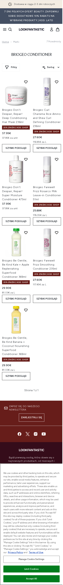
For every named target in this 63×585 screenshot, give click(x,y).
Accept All (31, 578)
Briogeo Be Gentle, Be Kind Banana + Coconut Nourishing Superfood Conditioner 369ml (15, 346)
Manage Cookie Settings (31, 559)
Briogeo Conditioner (31, 55)
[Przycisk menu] (3, 29)
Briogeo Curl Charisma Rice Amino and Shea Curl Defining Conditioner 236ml (47, 118)
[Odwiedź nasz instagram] (36, 434)
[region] (31, 524)
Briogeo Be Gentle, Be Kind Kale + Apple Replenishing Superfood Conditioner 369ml (15, 268)
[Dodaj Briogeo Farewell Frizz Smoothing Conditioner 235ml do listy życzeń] (57, 232)
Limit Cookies (31, 569)
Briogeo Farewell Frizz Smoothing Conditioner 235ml (45, 264)
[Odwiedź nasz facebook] (19, 434)
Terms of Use (36, 552)
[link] (51, 29)
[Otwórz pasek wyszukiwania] (10, 29)
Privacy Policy (15, 552)
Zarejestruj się (31, 417)
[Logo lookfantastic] (31, 29)
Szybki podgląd (16, 148)
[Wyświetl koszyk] (57, 29)
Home (5, 41)
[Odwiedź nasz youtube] (44, 434)
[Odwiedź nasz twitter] (28, 434)
